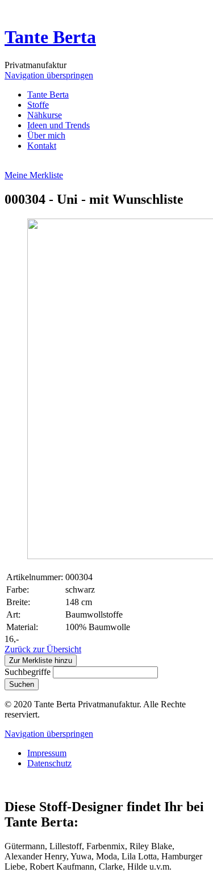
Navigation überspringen (49, 75)
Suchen (21, 684)
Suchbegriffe (28, 672)
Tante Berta (50, 37)
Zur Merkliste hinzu (40, 660)
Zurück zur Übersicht (43, 649)
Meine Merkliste (34, 175)
